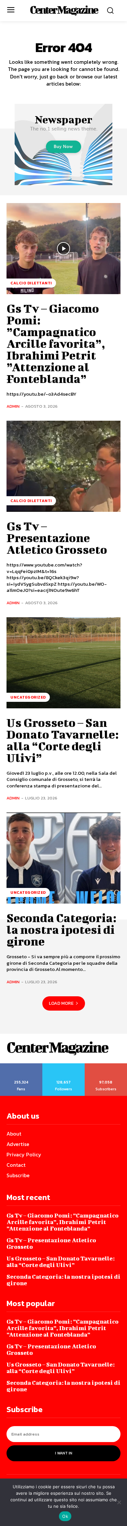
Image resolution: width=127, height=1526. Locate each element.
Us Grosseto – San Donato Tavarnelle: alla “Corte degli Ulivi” (63, 739)
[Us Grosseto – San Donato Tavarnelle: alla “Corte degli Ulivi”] (63, 662)
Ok (65, 1516)
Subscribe (106, 1065)
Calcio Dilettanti (31, 283)
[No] (119, 1502)
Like (21, 1065)
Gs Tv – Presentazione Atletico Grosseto (57, 537)
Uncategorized (28, 697)
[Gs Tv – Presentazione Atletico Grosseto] (63, 466)
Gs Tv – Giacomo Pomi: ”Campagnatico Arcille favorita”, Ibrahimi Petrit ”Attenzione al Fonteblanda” (56, 343)
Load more (61, 1003)
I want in (63, 1453)
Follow (64, 1065)
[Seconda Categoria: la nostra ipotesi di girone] (63, 858)
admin (13, 406)
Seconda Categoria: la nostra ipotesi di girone (61, 929)
